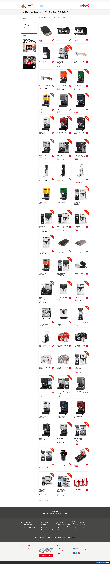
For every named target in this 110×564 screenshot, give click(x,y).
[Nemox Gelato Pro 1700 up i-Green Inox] (63, 359)
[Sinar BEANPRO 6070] (81, 455)
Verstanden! (99, 562)
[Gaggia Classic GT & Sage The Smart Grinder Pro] (63, 53)
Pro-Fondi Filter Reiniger (62, 463)
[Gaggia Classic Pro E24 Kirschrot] (63, 124)
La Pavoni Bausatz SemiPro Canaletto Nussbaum (45, 86)
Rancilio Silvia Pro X (78, 297)
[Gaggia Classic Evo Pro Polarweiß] (46, 408)
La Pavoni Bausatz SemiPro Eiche (79, 62)
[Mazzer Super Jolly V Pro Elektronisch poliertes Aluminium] (81, 170)
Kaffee (24, 27)
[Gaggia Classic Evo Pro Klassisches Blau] (63, 408)
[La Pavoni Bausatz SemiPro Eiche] (81, 53)
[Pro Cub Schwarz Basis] (63, 242)
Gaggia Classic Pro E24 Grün (79, 86)
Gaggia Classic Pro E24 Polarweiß (44, 133)
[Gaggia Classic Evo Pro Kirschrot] (81, 408)
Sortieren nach (41, 17)
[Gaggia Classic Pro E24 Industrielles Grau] (63, 100)
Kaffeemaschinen (26, 25)
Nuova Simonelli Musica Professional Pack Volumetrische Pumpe (44, 323)
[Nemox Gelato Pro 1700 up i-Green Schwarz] (81, 337)
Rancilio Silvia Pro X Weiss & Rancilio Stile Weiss (62, 227)
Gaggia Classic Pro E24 (44, 155)
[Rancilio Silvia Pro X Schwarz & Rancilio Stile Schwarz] (46, 218)
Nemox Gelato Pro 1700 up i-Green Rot (62, 346)
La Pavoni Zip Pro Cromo (44, 178)
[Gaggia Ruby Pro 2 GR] (63, 30)
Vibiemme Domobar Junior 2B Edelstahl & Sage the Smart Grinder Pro (61, 491)
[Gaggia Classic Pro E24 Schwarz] (81, 124)
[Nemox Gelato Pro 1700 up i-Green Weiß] (46, 359)
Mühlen (25, 26)
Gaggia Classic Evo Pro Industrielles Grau (78, 392)
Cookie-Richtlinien (106, 562)
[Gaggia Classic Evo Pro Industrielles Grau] (81, 383)
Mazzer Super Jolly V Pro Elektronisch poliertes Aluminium (79, 180)
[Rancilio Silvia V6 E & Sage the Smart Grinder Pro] (46, 481)
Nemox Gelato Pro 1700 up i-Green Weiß (45, 368)
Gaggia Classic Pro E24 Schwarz (79, 133)
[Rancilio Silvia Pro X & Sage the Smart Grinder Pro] (81, 359)
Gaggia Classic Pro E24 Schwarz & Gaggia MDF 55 (79, 156)
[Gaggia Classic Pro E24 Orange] (63, 77)
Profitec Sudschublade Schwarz (44, 40)
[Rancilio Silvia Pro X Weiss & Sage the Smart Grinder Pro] (81, 194)
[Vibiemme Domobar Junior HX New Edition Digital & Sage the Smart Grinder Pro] (46, 455)
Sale (24, 24)
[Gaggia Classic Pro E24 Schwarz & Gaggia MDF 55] (81, 147)
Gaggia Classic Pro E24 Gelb (44, 110)
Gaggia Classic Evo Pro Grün (61, 203)
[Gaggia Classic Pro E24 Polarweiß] (46, 124)
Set (24, 28)
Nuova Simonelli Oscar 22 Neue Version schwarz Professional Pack (62, 323)
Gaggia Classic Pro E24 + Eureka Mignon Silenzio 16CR (43, 298)
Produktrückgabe (25, 550)
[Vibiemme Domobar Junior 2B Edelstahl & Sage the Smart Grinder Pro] (63, 481)
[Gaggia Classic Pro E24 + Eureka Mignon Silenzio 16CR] (46, 289)
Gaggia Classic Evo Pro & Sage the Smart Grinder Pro (61, 393)
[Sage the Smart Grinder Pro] (81, 313)
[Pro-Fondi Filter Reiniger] (63, 455)
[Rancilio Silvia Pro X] (81, 289)
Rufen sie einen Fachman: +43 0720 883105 (27, 1)
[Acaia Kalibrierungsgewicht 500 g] (81, 264)
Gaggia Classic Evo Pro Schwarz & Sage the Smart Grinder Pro (43, 393)
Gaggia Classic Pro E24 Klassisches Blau (79, 110)
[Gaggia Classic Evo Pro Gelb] (46, 194)
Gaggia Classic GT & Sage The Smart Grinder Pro (61, 62)
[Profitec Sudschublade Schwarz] (46, 30)
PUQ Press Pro (42, 61)
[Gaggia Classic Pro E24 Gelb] (46, 100)
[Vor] (88, 21)
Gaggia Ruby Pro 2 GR (61, 39)
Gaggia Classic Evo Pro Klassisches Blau (61, 417)
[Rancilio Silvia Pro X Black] (63, 289)
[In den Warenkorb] (53, 40)
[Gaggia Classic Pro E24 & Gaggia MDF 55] (63, 147)
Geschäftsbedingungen (61, 550)
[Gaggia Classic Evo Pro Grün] (63, 194)
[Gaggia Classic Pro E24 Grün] (81, 77)
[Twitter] (76, 553)
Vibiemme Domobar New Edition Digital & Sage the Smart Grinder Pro (78, 440)
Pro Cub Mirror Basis (78, 250)
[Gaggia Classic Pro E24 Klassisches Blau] (81, 100)
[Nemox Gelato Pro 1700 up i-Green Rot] (63, 337)
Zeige (63, 17)
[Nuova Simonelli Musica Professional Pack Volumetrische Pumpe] (46, 313)
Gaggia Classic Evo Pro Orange (43, 274)
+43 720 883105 (78, 548)
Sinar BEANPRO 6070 (78, 463)
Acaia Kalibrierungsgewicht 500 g (79, 274)
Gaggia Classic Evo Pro (61, 439)
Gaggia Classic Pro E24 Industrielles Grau (61, 110)
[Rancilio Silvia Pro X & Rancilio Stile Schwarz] (81, 218)
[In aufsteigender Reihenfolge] (50, 17)
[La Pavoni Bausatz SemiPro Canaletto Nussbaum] (46, 77)
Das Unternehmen (60, 548)
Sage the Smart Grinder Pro (77, 322)
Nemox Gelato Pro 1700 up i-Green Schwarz (80, 346)
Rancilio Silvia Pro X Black (62, 297)
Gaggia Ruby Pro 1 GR (78, 39)
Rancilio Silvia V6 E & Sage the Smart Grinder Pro (43, 490)
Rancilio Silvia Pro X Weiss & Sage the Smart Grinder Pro (78, 203)
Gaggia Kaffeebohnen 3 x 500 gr (79, 490)
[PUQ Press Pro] (46, 53)
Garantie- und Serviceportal (27, 548)
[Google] (79, 553)
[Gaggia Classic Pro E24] (46, 147)
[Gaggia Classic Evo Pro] (63, 430)
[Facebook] (74, 553)
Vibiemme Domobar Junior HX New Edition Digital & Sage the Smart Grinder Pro (43, 465)
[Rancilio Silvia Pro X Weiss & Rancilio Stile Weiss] (63, 218)
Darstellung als (54, 17)
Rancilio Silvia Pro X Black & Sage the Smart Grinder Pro (61, 274)
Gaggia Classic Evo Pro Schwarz (43, 439)
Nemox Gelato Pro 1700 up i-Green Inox (62, 368)
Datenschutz (59, 551)
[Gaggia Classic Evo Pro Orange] (46, 264)
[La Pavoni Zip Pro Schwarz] (63, 170)
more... (35, 22)
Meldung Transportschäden (27, 551)
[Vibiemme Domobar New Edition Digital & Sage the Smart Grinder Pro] (81, 430)
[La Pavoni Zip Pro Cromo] (46, 170)
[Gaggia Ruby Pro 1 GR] (81, 30)
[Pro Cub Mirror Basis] (81, 242)
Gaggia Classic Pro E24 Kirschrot (61, 133)
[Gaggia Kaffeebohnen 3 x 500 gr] (81, 481)
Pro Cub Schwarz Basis (61, 250)
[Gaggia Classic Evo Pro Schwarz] (46, 430)
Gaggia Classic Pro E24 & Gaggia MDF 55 (62, 156)
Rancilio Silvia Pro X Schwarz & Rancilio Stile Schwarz (44, 227)
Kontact (58, 553)
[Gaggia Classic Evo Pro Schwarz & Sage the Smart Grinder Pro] (46, 383)
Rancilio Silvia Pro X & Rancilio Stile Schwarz (78, 227)
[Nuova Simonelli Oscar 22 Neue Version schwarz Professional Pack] (63, 313)
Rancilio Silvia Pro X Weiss (45, 250)
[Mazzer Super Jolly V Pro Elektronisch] (46, 337)
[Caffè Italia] (27, 6)
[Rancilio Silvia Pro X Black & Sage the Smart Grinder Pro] (63, 264)
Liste (60, 17)
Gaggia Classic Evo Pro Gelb (43, 203)
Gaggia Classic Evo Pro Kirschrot (78, 417)
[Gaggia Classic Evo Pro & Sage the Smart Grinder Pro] (63, 383)
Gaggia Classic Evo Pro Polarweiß (43, 417)
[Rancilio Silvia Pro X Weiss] (46, 242)
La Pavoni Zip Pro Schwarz (62, 178)
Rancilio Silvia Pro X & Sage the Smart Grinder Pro (78, 368)
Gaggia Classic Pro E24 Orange (61, 86)
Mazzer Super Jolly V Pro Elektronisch (44, 346)
